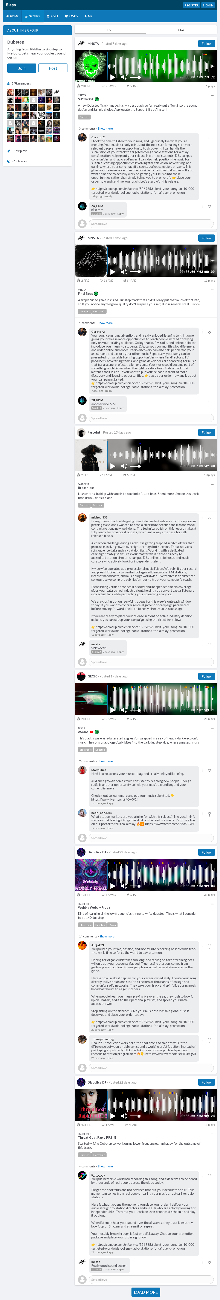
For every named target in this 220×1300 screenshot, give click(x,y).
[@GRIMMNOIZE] (49, 123)
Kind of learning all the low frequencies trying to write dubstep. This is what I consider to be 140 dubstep (137, 915)
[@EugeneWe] (10, 107)
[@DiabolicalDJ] (41, 100)
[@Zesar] (25, 123)
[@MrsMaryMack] (10, 92)
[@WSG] (56, 107)
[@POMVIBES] (18, 115)
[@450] (10, 130)
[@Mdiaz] (10, 138)
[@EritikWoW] (33, 107)
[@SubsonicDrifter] (56, 123)
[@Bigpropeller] (25, 107)
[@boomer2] (25, 130)
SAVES (110, 86)
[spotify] (97, 99)
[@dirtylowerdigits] (49, 107)
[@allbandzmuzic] (56, 130)
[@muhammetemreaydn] (10, 123)
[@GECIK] (18, 100)
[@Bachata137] (49, 115)
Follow (206, 43)
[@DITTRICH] (41, 130)
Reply (108, 196)
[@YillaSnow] (41, 107)
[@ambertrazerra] (49, 100)
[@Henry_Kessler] (33, 92)
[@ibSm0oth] (41, 138)
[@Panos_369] (56, 100)
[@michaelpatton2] (25, 138)
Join (22, 68)
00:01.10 (96, 408)
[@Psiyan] (56, 115)
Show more (105, 128)
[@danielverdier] (18, 92)
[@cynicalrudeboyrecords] (33, 130)
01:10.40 (96, 213)
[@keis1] (33, 123)
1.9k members (21, 83)
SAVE (108, 280)
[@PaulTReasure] (49, 130)
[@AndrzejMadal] (33, 115)
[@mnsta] (56, 92)
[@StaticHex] (56, 138)
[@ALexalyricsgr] (18, 130)
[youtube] (91, 732)
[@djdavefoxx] (49, 92)
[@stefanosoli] (33, 138)
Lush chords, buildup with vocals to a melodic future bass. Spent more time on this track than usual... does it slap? (138, 496)
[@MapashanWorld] (49, 138)
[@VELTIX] (18, 107)
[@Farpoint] (10, 100)
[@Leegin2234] (10, 115)
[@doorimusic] (18, 123)
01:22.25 (96, 1269)
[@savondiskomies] (18, 138)
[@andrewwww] (41, 115)
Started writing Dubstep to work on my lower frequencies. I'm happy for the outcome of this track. (139, 1145)
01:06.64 (96, 652)
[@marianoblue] (25, 115)
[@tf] (25, 92)
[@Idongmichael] (25, 100)
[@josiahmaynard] (33, 100)
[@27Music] (41, 123)
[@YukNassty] (41, 92)
